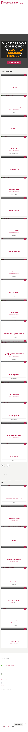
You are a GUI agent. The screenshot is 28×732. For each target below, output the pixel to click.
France (13, 56)
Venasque (12, 602)
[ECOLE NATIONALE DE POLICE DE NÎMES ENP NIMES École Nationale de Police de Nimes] (14, 526)
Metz (12, 499)
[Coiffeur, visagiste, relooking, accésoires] (14, 136)
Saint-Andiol (12, 520)
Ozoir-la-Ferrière (12, 89)
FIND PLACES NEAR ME (14, 62)
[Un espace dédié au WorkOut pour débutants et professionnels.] (14, 238)
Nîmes (12, 622)
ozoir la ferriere (14, 51)
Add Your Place (18, 724)
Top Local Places (7, 726)
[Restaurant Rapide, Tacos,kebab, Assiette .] (14, 218)
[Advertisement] (14, 19)
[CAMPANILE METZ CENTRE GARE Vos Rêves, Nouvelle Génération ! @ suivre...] (14, 485)
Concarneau (12, 581)
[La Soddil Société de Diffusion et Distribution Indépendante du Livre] (14, 341)
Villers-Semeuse (12, 643)
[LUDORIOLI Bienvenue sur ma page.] (14, 608)
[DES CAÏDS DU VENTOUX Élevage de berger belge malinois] (14, 588)
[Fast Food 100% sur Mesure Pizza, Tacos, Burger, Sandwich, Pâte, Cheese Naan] (14, 75)
